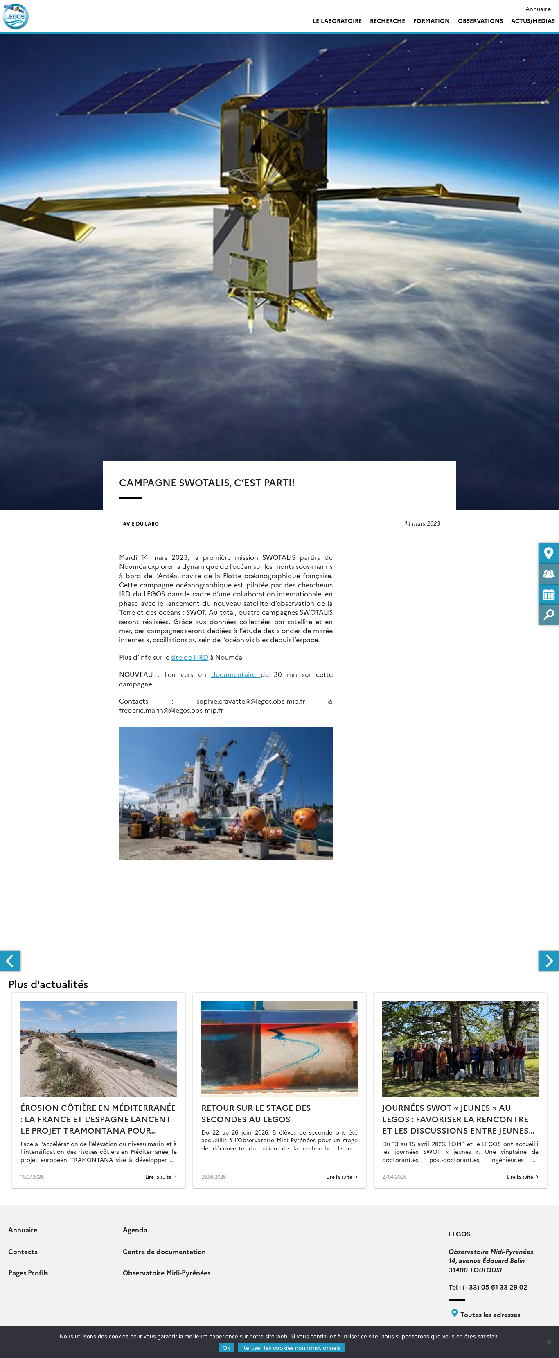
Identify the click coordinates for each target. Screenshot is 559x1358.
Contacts (22, 1251)
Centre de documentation (164, 1251)
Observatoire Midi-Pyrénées (166, 1272)
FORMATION (431, 20)
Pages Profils (28, 1272)
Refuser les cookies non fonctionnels (291, 1347)
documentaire (236, 674)
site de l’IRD (189, 656)
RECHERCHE (387, 20)
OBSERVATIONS (480, 20)
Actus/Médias (533, 20)
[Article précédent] (10, 961)
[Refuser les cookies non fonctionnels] (549, 1342)
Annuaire (538, 9)
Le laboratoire (337, 20)
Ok (226, 1347)
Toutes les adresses (489, 1314)
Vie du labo (142, 523)
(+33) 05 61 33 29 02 (494, 1286)
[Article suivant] (549, 961)
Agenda (135, 1229)
